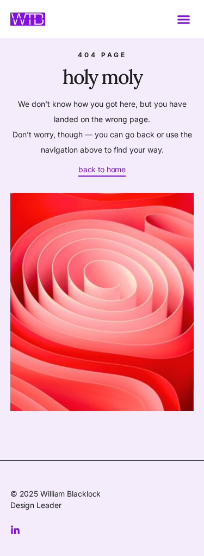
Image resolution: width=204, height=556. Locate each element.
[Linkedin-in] (15, 530)
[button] (184, 19)
